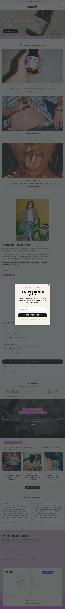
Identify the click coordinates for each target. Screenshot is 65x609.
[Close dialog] (49, 285)
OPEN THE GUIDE (32, 315)
